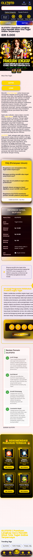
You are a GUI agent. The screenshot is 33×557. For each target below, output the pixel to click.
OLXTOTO (4, 135)
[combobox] (14, 8)
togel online (9, 116)
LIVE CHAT (28, 554)
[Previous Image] (1, 54)
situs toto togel (12, 93)
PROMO (4, 554)
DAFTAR (25, 23)
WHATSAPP (22, 554)
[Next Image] (31, 54)
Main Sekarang (8, 467)
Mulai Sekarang (21, 334)
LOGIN (8, 23)
